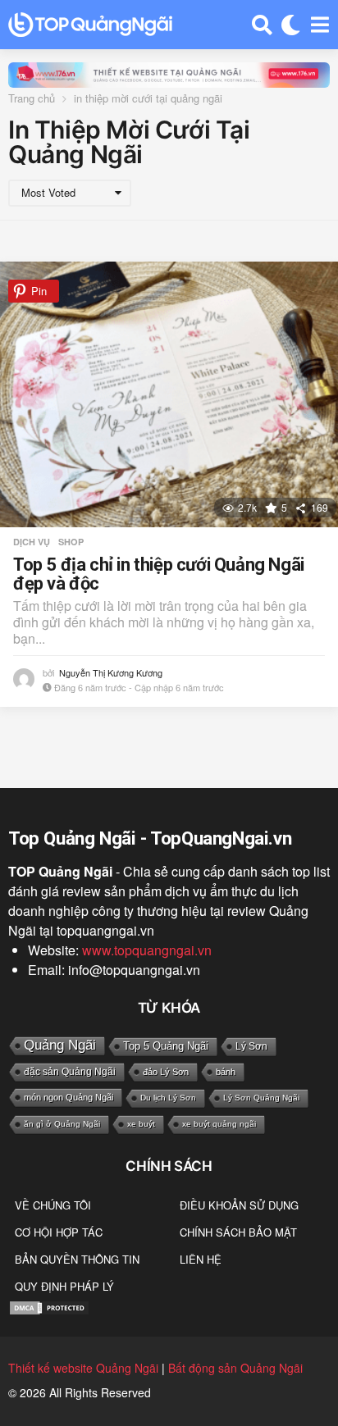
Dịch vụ (31, 542)
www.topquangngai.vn (147, 950)
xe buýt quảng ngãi (219, 1123)
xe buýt (141, 1123)
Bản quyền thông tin (77, 1259)
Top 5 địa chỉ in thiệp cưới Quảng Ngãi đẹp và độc (158, 574)
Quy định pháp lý (64, 1286)
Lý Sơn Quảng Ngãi (261, 1097)
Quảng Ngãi (60, 1045)
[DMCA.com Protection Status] (49, 1306)
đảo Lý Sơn (166, 1072)
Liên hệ (201, 1259)
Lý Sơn (251, 1046)
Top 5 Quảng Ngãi (165, 1046)
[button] (262, 24)
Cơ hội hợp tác (59, 1232)
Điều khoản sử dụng (239, 1205)
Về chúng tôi (53, 1205)
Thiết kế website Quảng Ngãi (83, 1368)
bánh (225, 1072)
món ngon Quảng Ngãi (68, 1097)
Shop (71, 542)
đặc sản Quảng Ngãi (70, 1072)
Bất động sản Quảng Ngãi (235, 1368)
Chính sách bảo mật (238, 1232)
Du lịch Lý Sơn (168, 1097)
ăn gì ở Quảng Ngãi (62, 1123)
